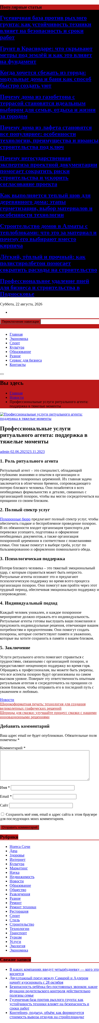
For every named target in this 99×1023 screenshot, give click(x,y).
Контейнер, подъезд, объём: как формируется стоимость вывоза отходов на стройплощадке (47, 1015)
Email (6, 796)
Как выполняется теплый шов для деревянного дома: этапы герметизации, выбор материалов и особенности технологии (46, 205)
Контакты (18, 365)
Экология (17, 946)
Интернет (17, 859)
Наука (14, 872)
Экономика (19, 339)
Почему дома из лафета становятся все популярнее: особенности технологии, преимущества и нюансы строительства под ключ (49, 137)
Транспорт (18, 933)
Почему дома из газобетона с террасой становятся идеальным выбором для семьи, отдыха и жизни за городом (48, 106)
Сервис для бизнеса (26, 360)
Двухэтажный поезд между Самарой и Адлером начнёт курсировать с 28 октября (49, 980)
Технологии (19, 929)
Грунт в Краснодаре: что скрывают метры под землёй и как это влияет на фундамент (46, 55)
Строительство (22, 924)
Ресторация (19, 911)
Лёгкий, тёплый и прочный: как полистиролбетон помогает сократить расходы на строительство (48, 263)
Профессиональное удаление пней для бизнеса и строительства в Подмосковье (44, 287)
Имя (5, 787)
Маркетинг (19, 868)
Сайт (4, 805)
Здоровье (17, 855)
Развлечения (20, 894)
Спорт (15, 343)
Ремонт (16, 903)
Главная (16, 334)
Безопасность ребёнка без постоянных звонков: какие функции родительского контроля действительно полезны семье (54, 991)
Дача (13, 851)
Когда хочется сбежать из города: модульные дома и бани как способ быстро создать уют (45, 79)
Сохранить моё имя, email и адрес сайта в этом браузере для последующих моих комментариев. (48, 816)
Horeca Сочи (20, 847)
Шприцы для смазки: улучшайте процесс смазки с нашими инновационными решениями (48, 715)
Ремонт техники (23, 907)
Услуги (15, 942)
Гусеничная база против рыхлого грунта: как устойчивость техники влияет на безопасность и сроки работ (45, 27)
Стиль (15, 920)
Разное (15, 356)
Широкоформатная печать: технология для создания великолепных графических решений (43, 706)
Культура (17, 347)
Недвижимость (22, 877)
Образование (20, 352)
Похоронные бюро (15, 519)
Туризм (16, 937)
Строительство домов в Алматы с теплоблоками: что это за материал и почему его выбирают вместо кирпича (48, 236)
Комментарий (12, 748)
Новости (7, 700)
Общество (18, 890)
